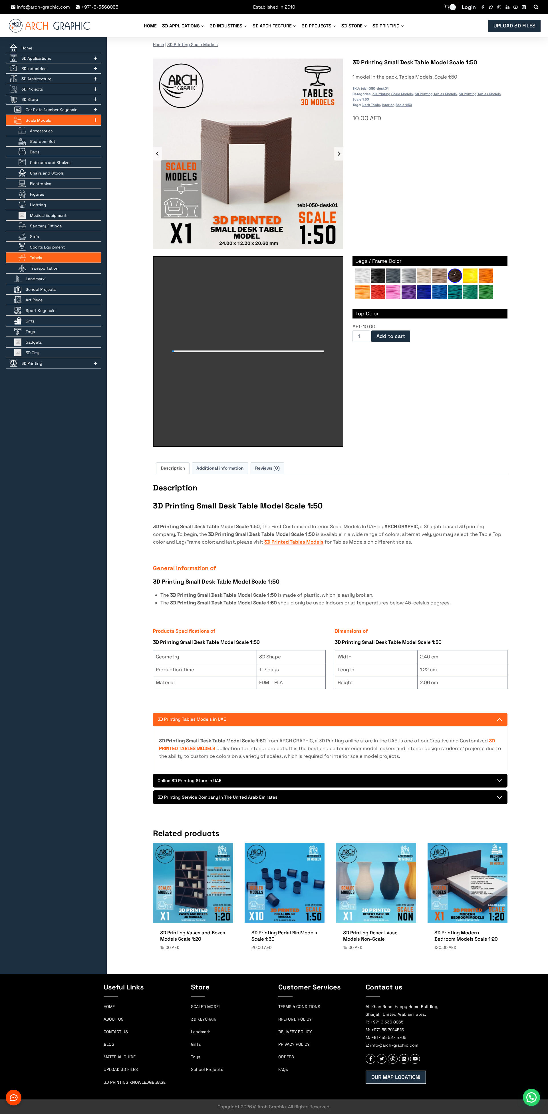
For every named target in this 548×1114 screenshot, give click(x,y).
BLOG (109, 1044)
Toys (195, 1056)
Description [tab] (173, 468)
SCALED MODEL (206, 1006)
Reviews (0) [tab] (267, 468)
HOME (109, 1006)
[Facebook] (483, 7)
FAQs (283, 1069)
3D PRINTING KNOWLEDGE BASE (135, 1082)
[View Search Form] (536, 7)
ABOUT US (114, 1019)
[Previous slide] (157, 154)
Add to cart (390, 336)
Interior (388, 105)
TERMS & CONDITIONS (299, 1006)
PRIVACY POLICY (294, 1044)
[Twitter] (491, 7)
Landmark (200, 1031)
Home (150, 26)
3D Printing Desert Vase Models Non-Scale (370, 935)
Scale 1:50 (404, 105)
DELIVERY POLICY (295, 1031)
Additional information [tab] (219, 468)
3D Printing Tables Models (436, 94)
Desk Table (371, 105)
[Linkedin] (507, 7)
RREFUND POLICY (295, 1019)
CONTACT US (116, 1031)
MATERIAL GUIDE (120, 1056)
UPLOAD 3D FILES (514, 25)
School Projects (207, 1069)
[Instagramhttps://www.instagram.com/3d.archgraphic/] (524, 7)
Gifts (196, 1044)
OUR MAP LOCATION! (395, 1077)
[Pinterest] (499, 7)
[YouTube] (515, 7)
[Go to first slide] (338, 154)
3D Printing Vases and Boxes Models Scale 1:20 (192, 935)
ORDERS (286, 1056)
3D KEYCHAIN (204, 1019)
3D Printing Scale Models (192, 44)
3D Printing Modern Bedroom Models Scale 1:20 (466, 935)
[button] (531, 1097)
